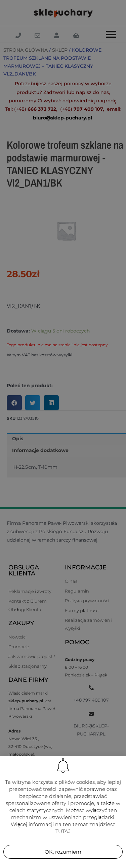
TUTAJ (63, 831)
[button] (63, 852)
